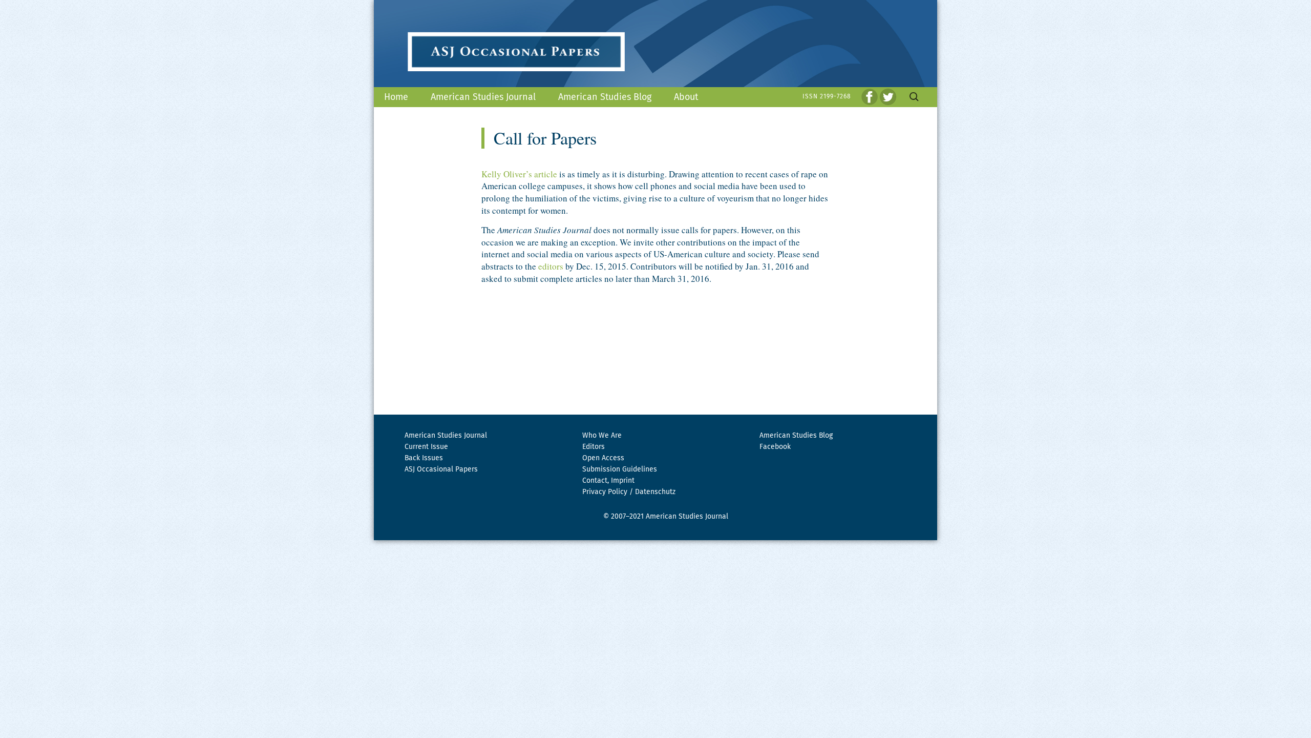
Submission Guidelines (619, 469)
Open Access (603, 458)
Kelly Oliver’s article (519, 174)
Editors (593, 446)
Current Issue (426, 446)
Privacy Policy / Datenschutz (628, 492)
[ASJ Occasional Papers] (655, 43)
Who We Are (602, 435)
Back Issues (424, 458)
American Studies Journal (483, 97)
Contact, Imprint (608, 480)
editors (550, 266)
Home (396, 97)
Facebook (775, 446)
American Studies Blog (604, 97)
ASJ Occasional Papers (441, 469)
